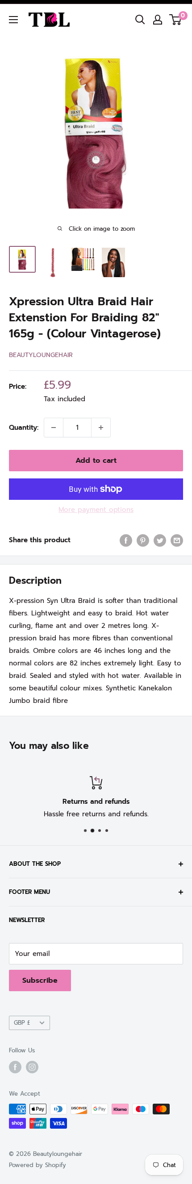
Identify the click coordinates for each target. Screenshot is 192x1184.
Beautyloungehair (41, 355)
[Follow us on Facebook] (15, 1067)
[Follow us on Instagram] (32, 1067)
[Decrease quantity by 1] (53, 427)
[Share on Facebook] (126, 540)
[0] (175, 19)
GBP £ (22, 1022)
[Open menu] (13, 19)
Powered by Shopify (37, 1165)
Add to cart (96, 460)
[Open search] (140, 20)
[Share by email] (177, 540)
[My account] (157, 20)
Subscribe (40, 980)
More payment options (96, 510)
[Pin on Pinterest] (143, 540)
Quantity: (23, 427)
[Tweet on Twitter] (160, 540)
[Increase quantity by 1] (101, 427)
